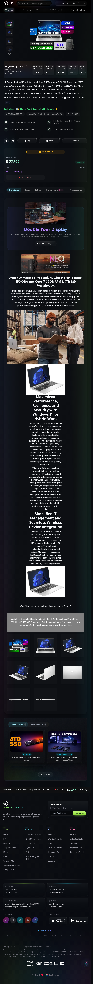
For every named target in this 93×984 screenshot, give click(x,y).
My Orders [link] (29, 848)
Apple (54, 936)
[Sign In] (57, 3)
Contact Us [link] (30, 843)
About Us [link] (51, 835)
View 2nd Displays (45, 243)
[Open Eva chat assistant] (86, 964)
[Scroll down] (9, 53)
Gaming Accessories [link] (11, 865)
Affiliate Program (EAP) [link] (32, 857)
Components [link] (8, 870)
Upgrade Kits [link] (8, 861)
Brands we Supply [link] (77, 852)
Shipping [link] (51, 843)
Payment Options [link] (55, 848)
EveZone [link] (51, 861)
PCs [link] (5, 839)
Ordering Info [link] (53, 852)
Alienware (20, 936)
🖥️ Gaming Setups (79, 10)
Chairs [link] (5, 856)
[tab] (14, 190)
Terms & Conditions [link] (33, 835)
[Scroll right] (84, 69)
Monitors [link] (7, 852)
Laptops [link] (6, 843)
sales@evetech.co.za (57, 889)
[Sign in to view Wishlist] (68, 3)
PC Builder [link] (74, 835)
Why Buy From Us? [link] (55, 839)
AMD (29, 936)
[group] (45, 102)
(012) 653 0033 (11, 892)
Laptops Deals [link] (76, 848)
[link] (27, 10)
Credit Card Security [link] (33, 839)
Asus (82, 936)
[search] (34, 3)
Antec (37, 936)
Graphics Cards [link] (9, 848)
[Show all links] (61, 10)
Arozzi (63, 936)
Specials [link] (73, 843)
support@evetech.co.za (58, 892)
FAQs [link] (27, 852)
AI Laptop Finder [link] (76, 839)
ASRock (73, 936)
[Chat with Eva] (74, 3)
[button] (36, 139)
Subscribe (79, 813)
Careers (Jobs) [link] (54, 856)
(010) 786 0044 (11, 889)
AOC (46, 936)
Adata (9, 936)
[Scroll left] (32, 69)
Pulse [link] (5, 835)
